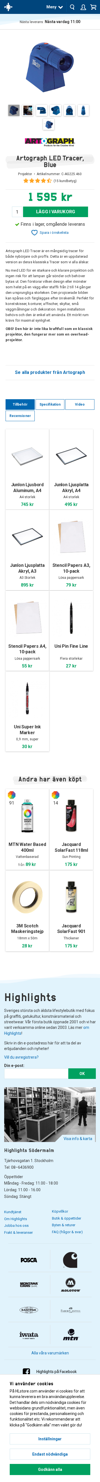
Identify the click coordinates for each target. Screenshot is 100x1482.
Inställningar (50, 1439)
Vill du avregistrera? (21, 1057)
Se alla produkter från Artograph (50, 372)
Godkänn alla (50, 1469)
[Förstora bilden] (50, 67)
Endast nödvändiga (50, 1454)
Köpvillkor (60, 1211)
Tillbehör (20, 404)
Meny (51, 7)
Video (80, 404)
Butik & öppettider (66, 1218)
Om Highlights (15, 1219)
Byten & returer (63, 1225)
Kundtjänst (12, 1212)
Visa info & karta (78, 1138)
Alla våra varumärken (50, 1353)
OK (82, 1073)
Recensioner (20, 416)
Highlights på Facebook (56, 1371)
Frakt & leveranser (18, 1232)
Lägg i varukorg (55, 211)
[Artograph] (50, 142)
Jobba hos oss (16, 1225)
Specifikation (50, 404)
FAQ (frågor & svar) (67, 1232)
